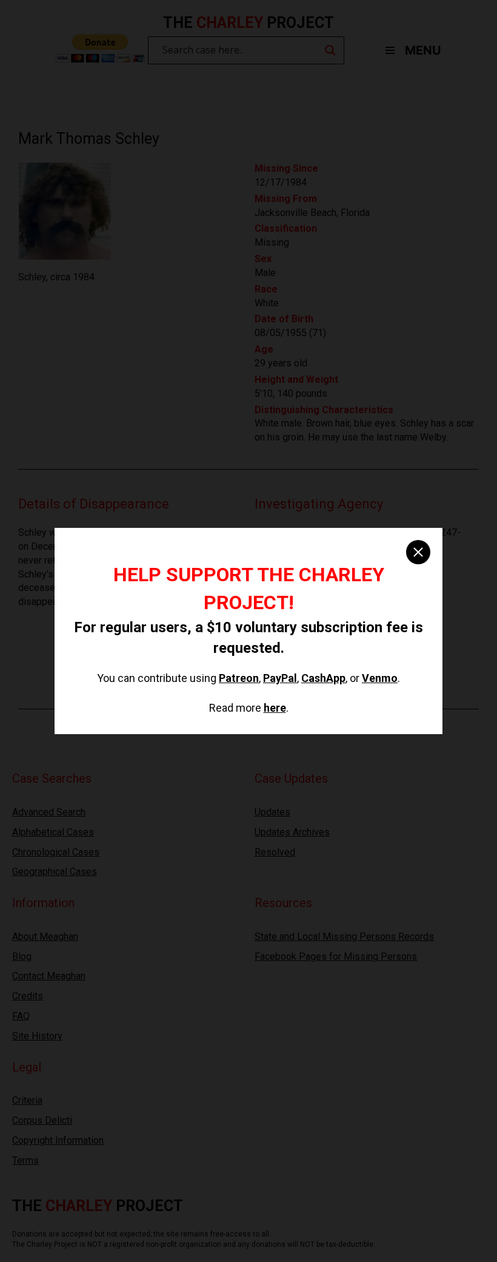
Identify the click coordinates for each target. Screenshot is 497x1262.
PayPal (280, 678)
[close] (418, 552)
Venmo (380, 678)
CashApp (323, 678)
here (275, 707)
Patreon (239, 678)
